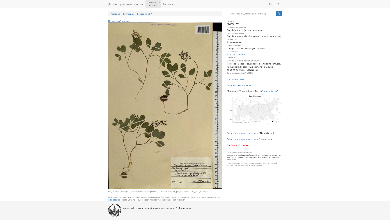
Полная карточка (235, 78)
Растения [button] (152, 4)
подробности (270, 91)
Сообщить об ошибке (237, 145)
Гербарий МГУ (144, 13)
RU (270, 3)
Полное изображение (119, 21)
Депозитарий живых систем (125, 4)
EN (278, 3)
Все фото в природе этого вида (242, 132)
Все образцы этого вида (239, 84)
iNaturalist (112, 199)
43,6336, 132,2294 (236, 54)
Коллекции (168, 3)
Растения (115, 13)
